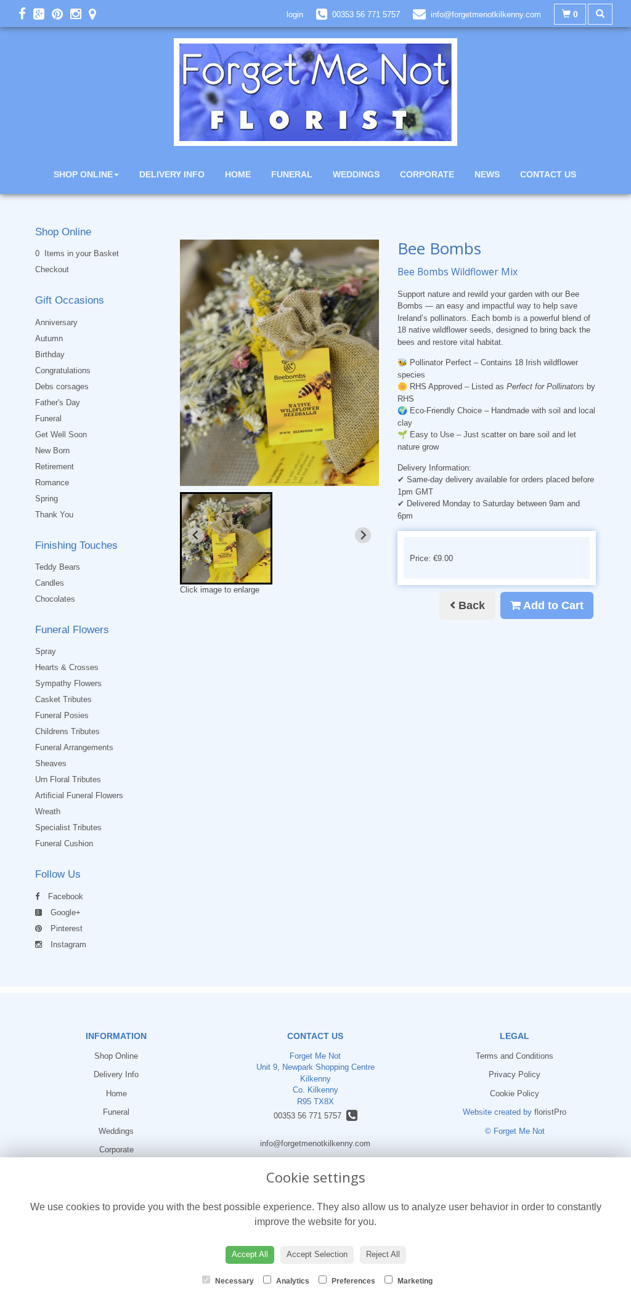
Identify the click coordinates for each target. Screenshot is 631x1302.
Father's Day (57, 402)
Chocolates (55, 599)
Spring (46, 498)
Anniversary (56, 322)
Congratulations (63, 370)
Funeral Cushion (64, 843)
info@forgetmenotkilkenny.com (315, 1143)
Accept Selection (317, 1254)
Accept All (250, 1254)
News (487, 174)
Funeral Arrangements (74, 747)
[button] (226, 538)
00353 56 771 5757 (310, 1115)
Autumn (49, 338)
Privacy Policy (514, 1074)
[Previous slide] (196, 535)
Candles (49, 583)
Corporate (427, 174)
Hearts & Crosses (67, 667)
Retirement (54, 466)
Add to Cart (552, 605)
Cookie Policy (514, 1093)
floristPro (550, 1112)
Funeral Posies (62, 715)
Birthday (50, 354)
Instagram (67, 944)
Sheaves (51, 763)
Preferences (352, 1281)
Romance (52, 482)
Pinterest (65, 928)
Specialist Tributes (68, 827)
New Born (52, 450)
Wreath (47, 811)
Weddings (356, 174)
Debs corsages (62, 386)
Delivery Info (172, 174)
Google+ (64, 912)
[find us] (96, 14)
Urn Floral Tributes (68, 779)
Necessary (233, 1281)
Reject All (383, 1254)
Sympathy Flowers (68, 683)
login (295, 14)
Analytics (291, 1281)
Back (470, 605)
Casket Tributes (63, 699)
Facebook (64, 896)
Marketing (414, 1281)
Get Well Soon (61, 434)
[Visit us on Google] (42, 14)
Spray (45, 651)
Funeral (291, 174)
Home (238, 174)
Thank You (54, 514)
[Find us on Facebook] (25, 14)
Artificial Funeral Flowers (79, 795)
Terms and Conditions (514, 1056)
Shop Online (83, 174)
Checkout (52, 269)
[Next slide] (363, 535)
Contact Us (548, 174)
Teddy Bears (57, 567)
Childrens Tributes (67, 731)
